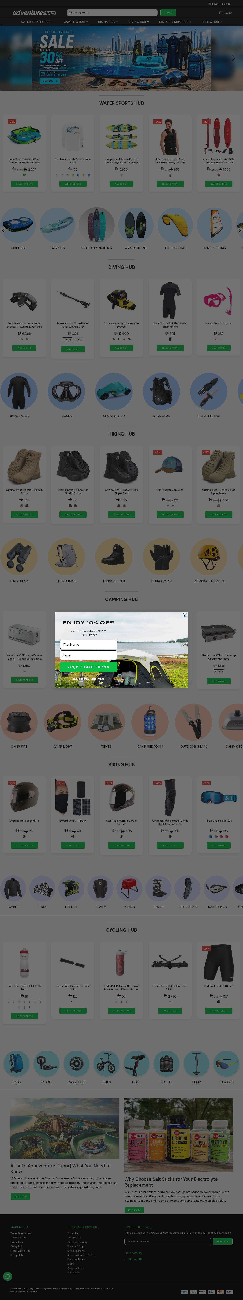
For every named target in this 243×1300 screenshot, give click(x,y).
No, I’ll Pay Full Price (89, 678)
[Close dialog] (185, 615)
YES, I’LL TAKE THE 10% (89, 667)
